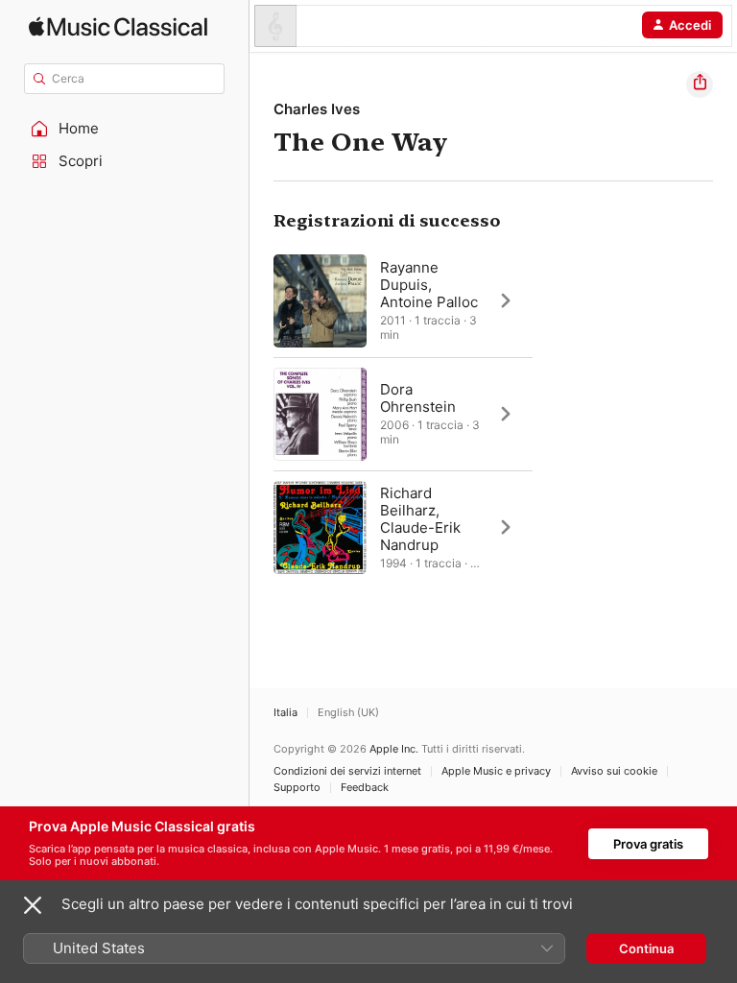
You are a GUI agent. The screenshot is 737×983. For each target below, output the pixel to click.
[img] (118, 26)
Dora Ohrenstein (418, 398)
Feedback (365, 787)
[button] (125, 128)
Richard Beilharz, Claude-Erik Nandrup (420, 519)
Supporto (297, 787)
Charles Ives (316, 109)
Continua (646, 948)
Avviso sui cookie (614, 771)
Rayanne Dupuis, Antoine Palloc (429, 284)
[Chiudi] (32, 905)
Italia (285, 712)
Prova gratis (648, 843)
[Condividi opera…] (699, 84)
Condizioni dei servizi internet (347, 771)
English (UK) (348, 712)
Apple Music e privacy (496, 771)
